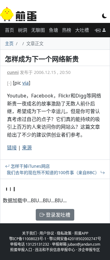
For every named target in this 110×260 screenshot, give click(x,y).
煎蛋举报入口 (21, 249)
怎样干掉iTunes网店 (29, 166)
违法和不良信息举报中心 (55, 249)
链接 (12, 147)
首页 (9, 30)
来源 (27, 147)
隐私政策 (64, 233)
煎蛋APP (81, 233)
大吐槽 (82, 30)
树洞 (22, 30)
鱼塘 (53, 30)
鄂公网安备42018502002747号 (75, 238)
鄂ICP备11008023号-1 (27, 238)
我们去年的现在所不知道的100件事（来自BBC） (54, 172)
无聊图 (38, 30)
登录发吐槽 (57, 214)
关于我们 (29, 233)
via (25, 82)
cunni (13, 72)
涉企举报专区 (89, 249)
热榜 (66, 30)
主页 (9, 43)
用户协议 (46, 233)
